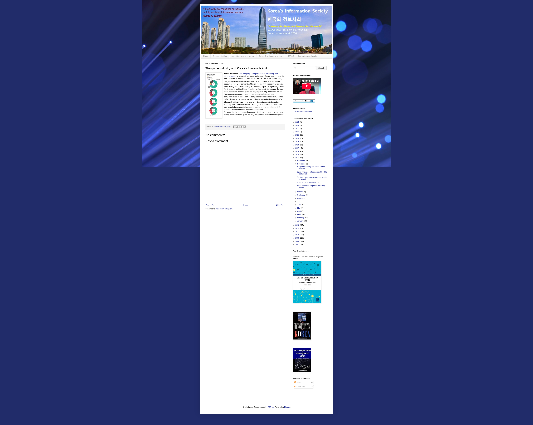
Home (205, 56)
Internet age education (308, 56)
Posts (298, 382)
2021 (297, 135)
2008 (297, 241)
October (300, 192)
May (299, 208)
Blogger (287, 407)
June (299, 205)
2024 (297, 125)
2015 (297, 155)
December (301, 161)
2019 (297, 142)
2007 (297, 245)
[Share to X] (239, 126)
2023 (297, 129)
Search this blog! (220, 56)
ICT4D (291, 56)
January (300, 221)
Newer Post (210, 205)
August (300, 198)
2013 (297, 225)
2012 (297, 228)
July (299, 202)
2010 (297, 235)
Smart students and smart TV (308, 182)
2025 (297, 122)
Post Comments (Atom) (224, 209)
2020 (297, 138)
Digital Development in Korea (271, 56)
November (301, 164)
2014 (297, 158)
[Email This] (234, 126)
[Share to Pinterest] (244, 126)
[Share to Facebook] (242, 126)
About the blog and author (243, 56)
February (301, 218)
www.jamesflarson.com (303, 112)
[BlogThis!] (237, 126)
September (301, 195)
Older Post (280, 205)
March (299, 214)
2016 (297, 151)
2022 (297, 132)
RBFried (271, 407)
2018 (297, 145)
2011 (297, 231)
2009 (297, 238)
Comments (300, 387)
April (299, 211)
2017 (297, 148)
